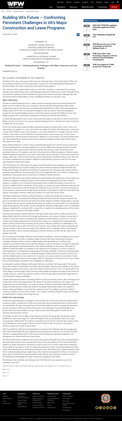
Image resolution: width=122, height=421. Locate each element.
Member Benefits (7, 398)
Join (50, 7)
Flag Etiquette (66, 410)
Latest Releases (51, 396)
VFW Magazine (51, 407)
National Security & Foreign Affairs (38, 399)
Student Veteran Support (22, 403)
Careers (80, 418)
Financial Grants (22, 400)
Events (49, 405)
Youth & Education (67, 396)
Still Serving (65, 401)
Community (102, 7)
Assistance (61, 7)
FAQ (92, 2)
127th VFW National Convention (53, 399)
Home (2, 11)
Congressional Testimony (32, 11)
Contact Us (85, 2)
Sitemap (75, 418)
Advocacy (73, 7)
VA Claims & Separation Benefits (23, 397)
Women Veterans (37, 402)
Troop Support (66, 398)
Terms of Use (68, 418)
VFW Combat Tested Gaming (68, 404)
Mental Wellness (22, 406)
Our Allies (76, 2)
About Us (68, 2)
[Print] (78, 34)
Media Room (50, 402)
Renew (106, 2)
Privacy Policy (61, 418)
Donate (114, 7)
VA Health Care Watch (39, 407)
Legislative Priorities (18, 11)
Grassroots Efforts (38, 405)
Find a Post (60, 2)
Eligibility (5, 396)
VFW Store (99, 2)
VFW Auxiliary (7, 403)
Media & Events (88, 7)
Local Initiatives (66, 407)
